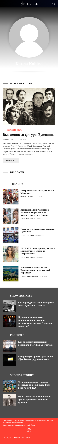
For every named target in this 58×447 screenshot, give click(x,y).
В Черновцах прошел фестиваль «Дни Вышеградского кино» (35, 358)
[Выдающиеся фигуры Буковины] (29, 106)
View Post (10, 161)
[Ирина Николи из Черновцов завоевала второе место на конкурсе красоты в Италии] (10, 216)
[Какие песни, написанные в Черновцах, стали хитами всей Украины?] (10, 273)
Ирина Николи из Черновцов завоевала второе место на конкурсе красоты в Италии (35, 212)
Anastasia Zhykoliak (29, 276)
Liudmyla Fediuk (27, 235)
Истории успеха (14, 130)
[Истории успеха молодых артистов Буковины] (10, 235)
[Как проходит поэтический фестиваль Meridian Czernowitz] (9, 346)
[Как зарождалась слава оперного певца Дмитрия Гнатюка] (9, 306)
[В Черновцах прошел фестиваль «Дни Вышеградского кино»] (9, 360)
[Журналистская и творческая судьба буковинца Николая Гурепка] (9, 400)
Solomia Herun (27, 197)
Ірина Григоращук (28, 219)
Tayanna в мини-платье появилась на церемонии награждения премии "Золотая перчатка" (35, 321)
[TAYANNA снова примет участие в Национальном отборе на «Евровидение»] (10, 254)
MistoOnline (31, 425)
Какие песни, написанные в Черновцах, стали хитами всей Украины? (35, 270)
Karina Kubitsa (10, 139)
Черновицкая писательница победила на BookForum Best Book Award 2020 (34, 385)
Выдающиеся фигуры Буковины (28, 135)
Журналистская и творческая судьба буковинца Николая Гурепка (34, 399)
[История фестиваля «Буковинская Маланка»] (10, 196)
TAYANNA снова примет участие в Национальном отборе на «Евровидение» (38, 251)
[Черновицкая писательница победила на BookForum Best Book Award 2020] (9, 386)
